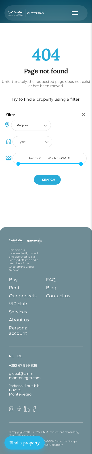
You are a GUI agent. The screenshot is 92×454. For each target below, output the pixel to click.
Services (18, 311)
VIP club (18, 303)
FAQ (51, 279)
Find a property (24, 443)
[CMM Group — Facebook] (34, 410)
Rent (14, 287)
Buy (13, 279)
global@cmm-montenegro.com (25, 375)
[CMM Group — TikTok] (19, 410)
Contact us (58, 295)
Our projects (23, 295)
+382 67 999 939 (23, 365)
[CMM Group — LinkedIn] (26, 410)
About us (19, 320)
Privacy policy (27, 435)
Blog (51, 287)
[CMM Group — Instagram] (11, 410)
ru (12, 356)
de (20, 356)
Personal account (19, 330)
